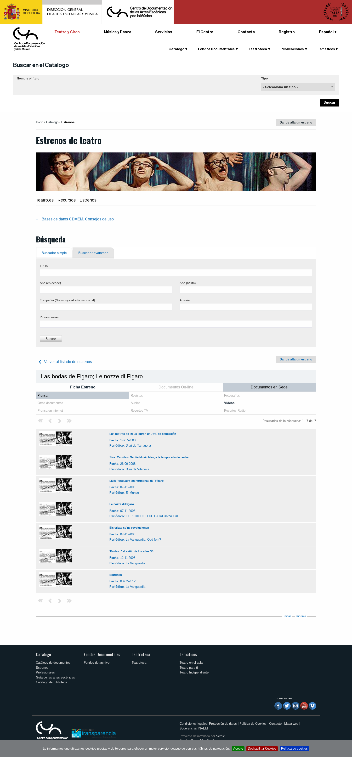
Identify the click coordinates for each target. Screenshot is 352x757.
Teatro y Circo (67, 32)
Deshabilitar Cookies (262, 748)
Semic (220, 736)
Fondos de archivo (96, 662)
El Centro (204, 32)
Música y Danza (117, 32)
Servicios (163, 32)
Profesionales (49, 317)
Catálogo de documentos (53, 662)
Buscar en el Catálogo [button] (41, 65)
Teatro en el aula (191, 662)
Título (44, 266)
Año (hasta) (188, 283)
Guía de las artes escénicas (55, 677)
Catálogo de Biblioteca (51, 682)
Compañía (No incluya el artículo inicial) (67, 300)
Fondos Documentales (102, 654)
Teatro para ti (189, 667)
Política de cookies (294, 748)
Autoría (185, 300)
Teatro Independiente (194, 672)
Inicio (39, 122)
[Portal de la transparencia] (93, 733)
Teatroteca (141, 654)
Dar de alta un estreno (296, 122)
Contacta (246, 32)
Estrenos (42, 667)
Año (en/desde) (50, 283)
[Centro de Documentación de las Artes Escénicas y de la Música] (29, 39)
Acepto (238, 748)
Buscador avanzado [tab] (93, 253)
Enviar (287, 616)
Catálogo (43, 654)
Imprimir (301, 616)
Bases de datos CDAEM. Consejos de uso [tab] (78, 219)
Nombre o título (28, 78)
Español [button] (326, 32)
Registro (287, 32)
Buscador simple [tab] (54, 253)
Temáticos (188, 654)
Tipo (264, 78)
